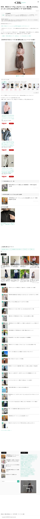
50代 (25, 249)
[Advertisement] (20, 237)
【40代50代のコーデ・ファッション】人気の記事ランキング (18, 415)
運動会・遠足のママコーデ (25, 463)
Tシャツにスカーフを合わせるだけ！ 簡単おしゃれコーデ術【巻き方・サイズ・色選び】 (23, 401)
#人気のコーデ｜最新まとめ (11, 474)
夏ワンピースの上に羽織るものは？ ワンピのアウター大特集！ (18, 301)
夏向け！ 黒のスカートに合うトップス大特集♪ (16, 358)
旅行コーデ (32, 470)
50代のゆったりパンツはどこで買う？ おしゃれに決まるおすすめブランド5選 (21, 308)
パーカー (28, 249)
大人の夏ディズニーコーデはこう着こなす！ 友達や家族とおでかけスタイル (34, 280)
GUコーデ (28, 458)
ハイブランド (23, 460)
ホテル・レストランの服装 (25, 467)
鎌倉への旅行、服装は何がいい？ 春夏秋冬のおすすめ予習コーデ (5, 266)
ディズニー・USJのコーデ (25, 470)
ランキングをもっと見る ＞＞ (6, 430)
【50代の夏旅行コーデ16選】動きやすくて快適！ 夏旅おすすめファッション (21, 330)
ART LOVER (15, 514)
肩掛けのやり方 (23, 474)
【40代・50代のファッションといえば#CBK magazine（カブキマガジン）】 (15, 26)
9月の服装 (31, 472)
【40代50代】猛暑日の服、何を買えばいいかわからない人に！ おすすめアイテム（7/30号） (23, 294)
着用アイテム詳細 (20, 75)
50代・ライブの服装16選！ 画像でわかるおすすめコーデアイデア (19, 408)
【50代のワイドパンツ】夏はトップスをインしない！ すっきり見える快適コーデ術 (22, 344)
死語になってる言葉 (30, 474)
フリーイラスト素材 (21, 514)
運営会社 (2, 514)
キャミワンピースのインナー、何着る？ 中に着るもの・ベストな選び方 (20, 380)
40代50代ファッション (32, 455)
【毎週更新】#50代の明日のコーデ (17, 249)
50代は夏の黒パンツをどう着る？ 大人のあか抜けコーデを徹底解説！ (19, 337)
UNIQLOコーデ (23, 458)
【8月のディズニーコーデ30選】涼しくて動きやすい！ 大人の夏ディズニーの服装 (21, 287)
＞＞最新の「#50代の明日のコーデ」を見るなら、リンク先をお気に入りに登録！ (16, 35)
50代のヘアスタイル (24, 455)
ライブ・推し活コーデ (24, 472)
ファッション (4, 251)
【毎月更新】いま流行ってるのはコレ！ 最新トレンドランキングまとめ (12, 461)
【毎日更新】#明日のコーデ (6, 249)
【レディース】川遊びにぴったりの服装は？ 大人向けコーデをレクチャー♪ (20, 351)
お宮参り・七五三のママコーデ (26, 465)
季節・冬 (32, 249)
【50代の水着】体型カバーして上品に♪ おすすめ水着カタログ (18, 387)
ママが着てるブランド (30, 460)
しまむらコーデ (33, 458)
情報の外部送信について (9, 514)
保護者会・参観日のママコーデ (26, 462)
